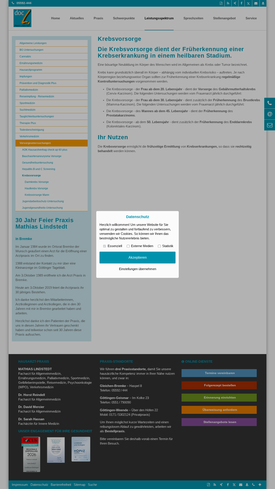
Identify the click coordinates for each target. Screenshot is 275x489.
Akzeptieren (137, 257)
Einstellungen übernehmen (137, 269)
